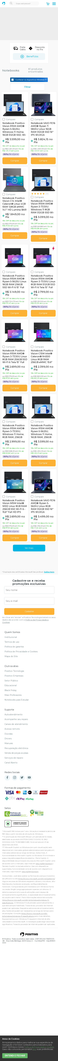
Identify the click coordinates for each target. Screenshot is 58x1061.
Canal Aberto (11, 762)
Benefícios (32, 56)
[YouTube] (29, 777)
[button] (54, 3)
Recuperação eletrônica (16, 748)
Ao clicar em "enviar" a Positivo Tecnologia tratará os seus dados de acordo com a (28, 619)
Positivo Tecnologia (14, 671)
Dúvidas (9, 734)
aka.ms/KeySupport (44, 864)
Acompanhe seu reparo (16, 719)
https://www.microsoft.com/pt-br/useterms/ (36, 879)
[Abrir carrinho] (48, 4)
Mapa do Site (11, 656)
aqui (34, 1049)
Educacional (11, 685)
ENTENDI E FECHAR (15, 1055)
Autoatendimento (14, 714)
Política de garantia (14, 646)
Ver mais (29, 548)
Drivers (8, 738)
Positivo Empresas (14, 676)
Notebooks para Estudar (17, 700)
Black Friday (11, 690)
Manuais (9, 743)
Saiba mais (49, 572)
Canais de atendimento (16, 724)
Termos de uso (12, 642)
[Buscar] (11, 3)
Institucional (11, 637)
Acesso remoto (12, 729)
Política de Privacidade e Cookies (21, 651)
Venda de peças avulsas (16, 753)
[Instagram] (14, 777)
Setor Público (11, 680)
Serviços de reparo (14, 758)
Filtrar (27, 87)
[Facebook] (7, 777)
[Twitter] (22, 777)
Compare (10, 119)
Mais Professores (13, 695)
